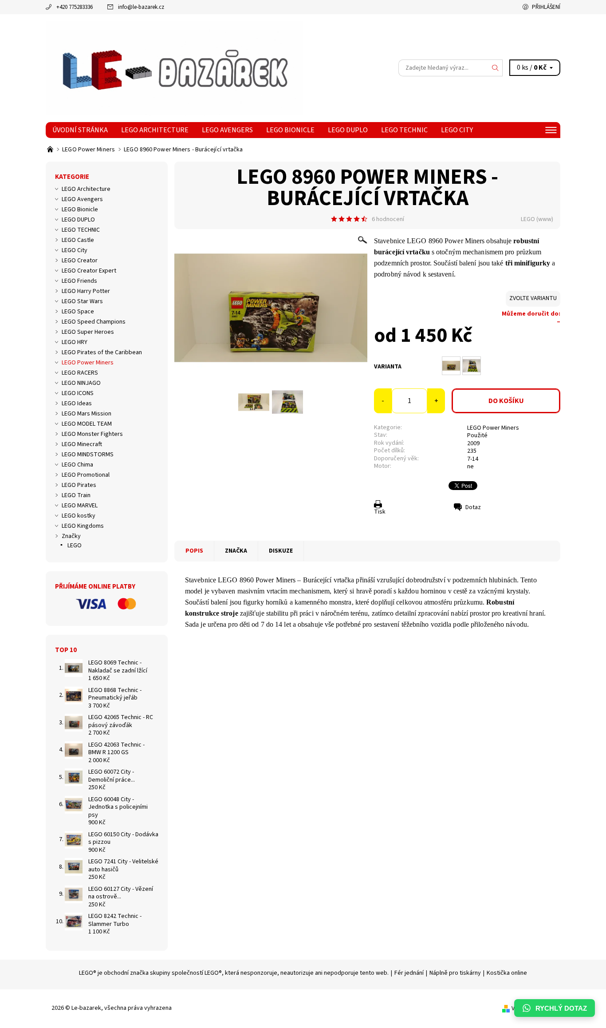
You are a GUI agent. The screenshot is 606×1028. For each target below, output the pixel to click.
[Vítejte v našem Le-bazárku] (51, 149)
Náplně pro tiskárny (455, 973)
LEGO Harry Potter (86, 291)
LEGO (528, 219)
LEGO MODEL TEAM (87, 423)
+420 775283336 (74, 7)
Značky (71, 536)
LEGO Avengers (227, 130)
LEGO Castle (78, 240)
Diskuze (281, 550)
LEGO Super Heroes (88, 332)
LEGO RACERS (80, 372)
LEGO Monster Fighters (92, 434)
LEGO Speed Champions (94, 321)
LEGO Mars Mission (86, 413)
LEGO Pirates (79, 485)
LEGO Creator (80, 260)
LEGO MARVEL (80, 505)
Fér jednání (409, 973)
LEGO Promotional (86, 475)
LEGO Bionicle (290, 130)
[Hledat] (495, 67)
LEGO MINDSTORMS (88, 454)
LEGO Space (78, 311)
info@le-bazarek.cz (141, 7)
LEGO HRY (74, 342)
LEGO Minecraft (82, 444)
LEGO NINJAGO (81, 383)
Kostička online (507, 973)
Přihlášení (546, 7)
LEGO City (457, 130)
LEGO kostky (78, 515)
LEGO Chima (77, 464)
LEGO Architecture (155, 130)
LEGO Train (76, 495)
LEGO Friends (79, 281)
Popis (194, 550)
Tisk (380, 511)
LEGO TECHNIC (404, 130)
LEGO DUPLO (348, 130)
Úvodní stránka (80, 130)
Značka (236, 550)
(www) (544, 219)
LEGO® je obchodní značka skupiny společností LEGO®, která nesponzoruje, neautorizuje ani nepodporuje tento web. (234, 973)
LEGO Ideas (77, 403)
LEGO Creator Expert (89, 270)
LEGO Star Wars (82, 301)
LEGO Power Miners (493, 427)
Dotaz (473, 507)
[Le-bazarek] (174, 67)
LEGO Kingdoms (83, 526)
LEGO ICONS (78, 393)
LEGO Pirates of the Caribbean (102, 352)
